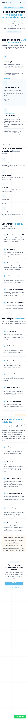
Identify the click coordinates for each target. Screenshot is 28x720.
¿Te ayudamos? (21, 716)
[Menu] (24, 2)
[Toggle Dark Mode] (21, 2)
